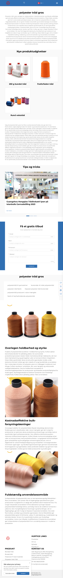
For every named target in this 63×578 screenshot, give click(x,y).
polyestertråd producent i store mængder (22, 292)
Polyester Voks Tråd (11, 559)
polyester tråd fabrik (14, 289)
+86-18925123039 (38, 561)
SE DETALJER (18, 69)
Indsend (31, 266)
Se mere (9, 210)
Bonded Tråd (9, 552)
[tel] (61, 286)
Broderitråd (9, 554)
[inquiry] (61, 283)
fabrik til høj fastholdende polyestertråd (21, 296)
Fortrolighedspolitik (34, 575)
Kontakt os (35, 547)
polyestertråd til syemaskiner (18, 285)
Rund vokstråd (18, 115)
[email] (61, 294)
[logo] (8, 3)
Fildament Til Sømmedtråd (14, 557)
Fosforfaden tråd (45, 84)
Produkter (35, 539)
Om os (34, 542)
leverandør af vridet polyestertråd (42, 285)
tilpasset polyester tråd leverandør (36, 289)
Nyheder (34, 544)
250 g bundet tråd (17, 84)
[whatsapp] (61, 290)
